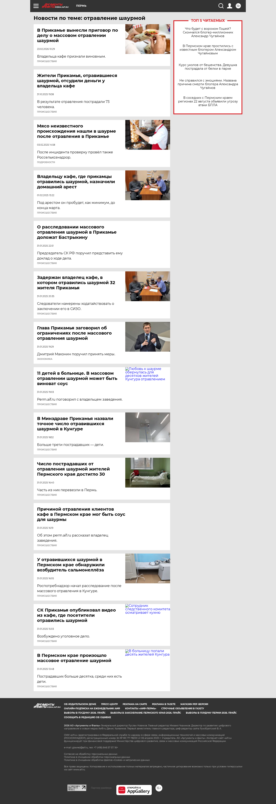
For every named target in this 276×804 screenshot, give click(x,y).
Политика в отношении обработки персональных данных (97, 757)
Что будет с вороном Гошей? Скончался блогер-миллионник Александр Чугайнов (208, 32)
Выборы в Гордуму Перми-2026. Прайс (211, 712)
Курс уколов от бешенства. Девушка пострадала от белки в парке (208, 67)
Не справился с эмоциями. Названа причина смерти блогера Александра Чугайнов (208, 84)
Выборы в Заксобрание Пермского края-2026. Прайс (145, 712)
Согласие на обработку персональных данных (90, 754)
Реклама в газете (164, 704)
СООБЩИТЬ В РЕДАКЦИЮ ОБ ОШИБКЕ (87, 717)
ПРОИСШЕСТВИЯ (47, 61)
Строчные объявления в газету (182, 708)
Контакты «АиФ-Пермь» (140, 708)
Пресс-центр (109, 704)
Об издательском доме (80, 704)
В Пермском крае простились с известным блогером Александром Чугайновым (208, 49)
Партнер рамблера (101, 788)
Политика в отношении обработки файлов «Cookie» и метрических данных (107, 760)
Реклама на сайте (135, 704)
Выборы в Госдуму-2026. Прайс (84, 712)
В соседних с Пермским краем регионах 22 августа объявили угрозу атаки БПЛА (208, 101)
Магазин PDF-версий (194, 704)
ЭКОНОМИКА (44, 359)
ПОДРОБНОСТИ (46, 162)
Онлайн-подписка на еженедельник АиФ (92, 708)
